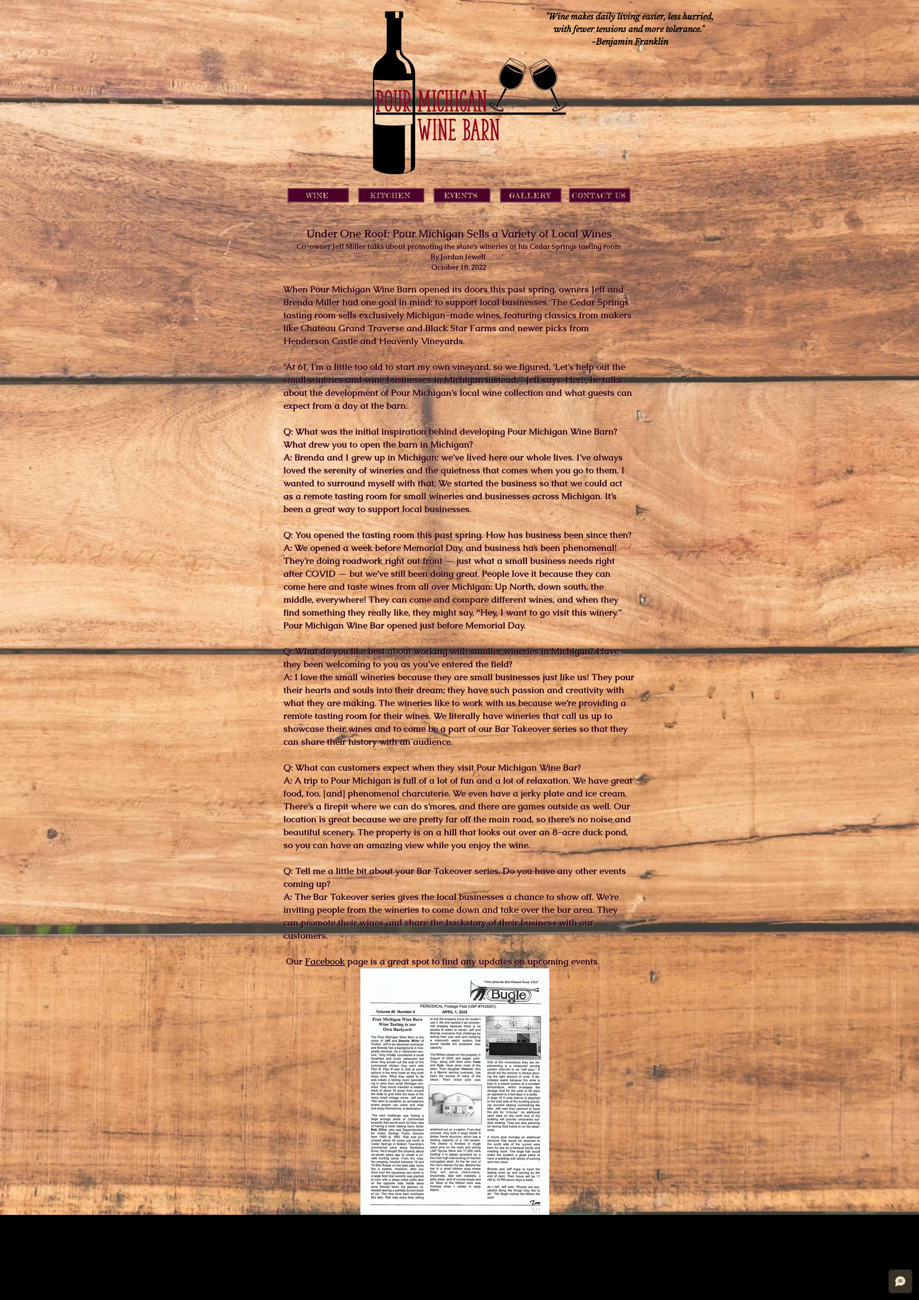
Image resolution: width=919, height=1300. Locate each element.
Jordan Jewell (463, 257)
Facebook (325, 961)
